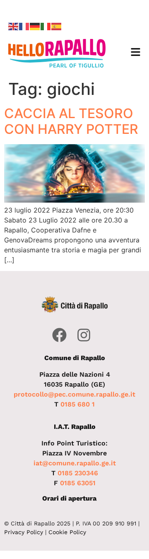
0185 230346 (78, 473)
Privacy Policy (23, 532)
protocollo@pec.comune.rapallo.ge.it (74, 394)
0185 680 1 (77, 404)
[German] (35, 26)
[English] (13, 26)
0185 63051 (78, 483)
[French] (24, 26)
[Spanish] (56, 26)
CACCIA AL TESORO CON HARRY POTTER (71, 121)
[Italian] (46, 26)
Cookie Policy (67, 532)
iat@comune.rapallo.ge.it (75, 463)
